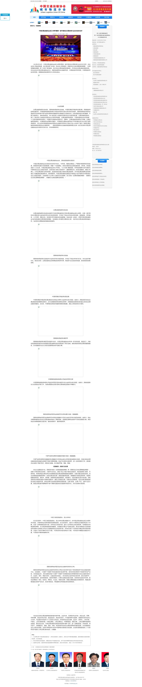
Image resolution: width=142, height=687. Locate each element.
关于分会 (43, 17)
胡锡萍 (82, 668)
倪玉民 (68, 668)
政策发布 (70, 17)
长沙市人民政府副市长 (96, 670)
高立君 (40, 668)
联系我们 (110, 1)
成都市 (82, 22)
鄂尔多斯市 (75, 22)
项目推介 (79, 17)
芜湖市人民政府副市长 (82, 670)
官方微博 (45, 1)
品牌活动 (61, 17)
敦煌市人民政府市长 (54, 670)
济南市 (67, 22)
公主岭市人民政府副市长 (40, 670)
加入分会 (106, 17)
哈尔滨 (37, 22)
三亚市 (89, 22)
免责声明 (73, 675)
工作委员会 (89, 17)
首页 (34, 17)
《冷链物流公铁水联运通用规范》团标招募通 (44, 647)
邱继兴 (96, 668)
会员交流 (97, 17)
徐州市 (45, 22)
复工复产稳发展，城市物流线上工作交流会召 (44, 649)
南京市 (52, 22)
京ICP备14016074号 (80, 677)
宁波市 (104, 22)
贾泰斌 (54, 668)
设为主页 (105, 1)
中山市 (60, 22)
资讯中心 (52, 17)
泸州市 (97, 22)
